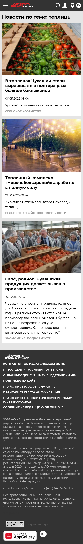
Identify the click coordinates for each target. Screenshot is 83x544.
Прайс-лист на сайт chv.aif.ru (29, 386)
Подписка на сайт (19, 381)
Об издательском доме (44, 364)
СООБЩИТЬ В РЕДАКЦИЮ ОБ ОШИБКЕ (33, 407)
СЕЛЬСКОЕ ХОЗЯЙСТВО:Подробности (35, 213)
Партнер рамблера (38, 524)
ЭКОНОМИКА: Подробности (28, 338)
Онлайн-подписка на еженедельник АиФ (39, 375)
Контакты (12, 364)
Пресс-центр (14, 369)
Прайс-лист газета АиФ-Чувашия (31, 392)
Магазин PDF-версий (45, 369)
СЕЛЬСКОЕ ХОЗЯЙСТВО (23, 111)
